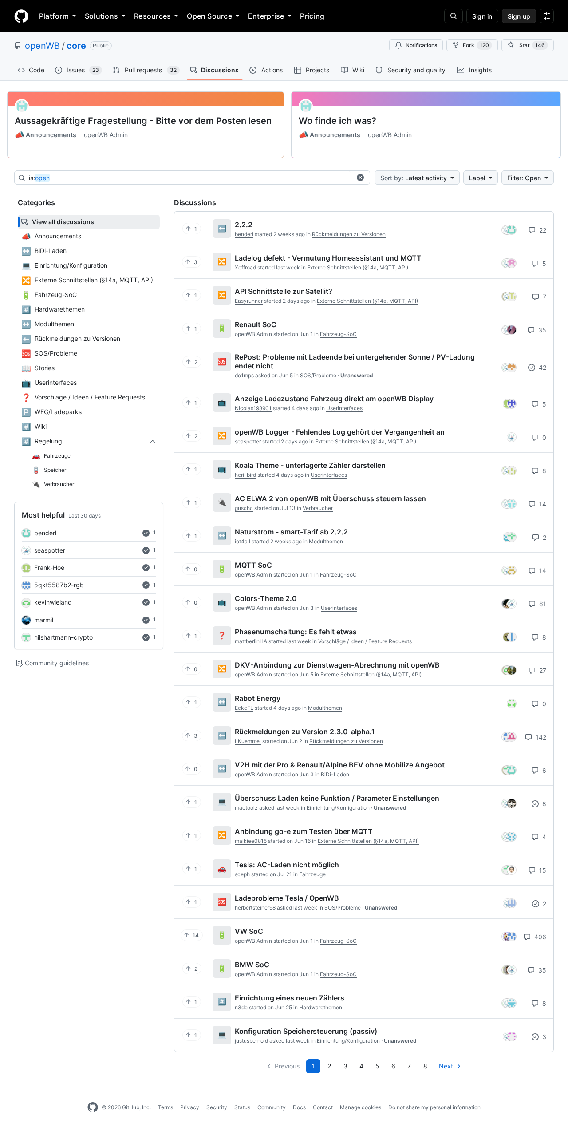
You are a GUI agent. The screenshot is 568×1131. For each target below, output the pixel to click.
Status (242, 1107)
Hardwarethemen (320, 1007)
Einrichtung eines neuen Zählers (289, 997)
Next (446, 1066)
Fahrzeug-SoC (338, 334)
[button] (360, 177)
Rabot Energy (257, 698)
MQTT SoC (253, 565)
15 (541, 870)
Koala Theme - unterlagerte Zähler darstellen (310, 465)
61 (541, 604)
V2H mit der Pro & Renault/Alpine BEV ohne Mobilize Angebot (340, 764)
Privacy (189, 1107)
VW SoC (249, 931)
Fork (476, 45)
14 (541, 504)
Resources (152, 16)
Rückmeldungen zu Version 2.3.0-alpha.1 (305, 731)
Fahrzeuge (312, 874)
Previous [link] (287, 1066)
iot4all (242, 541)
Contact (323, 1107)
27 (541, 670)
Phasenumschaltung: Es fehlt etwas (296, 631)
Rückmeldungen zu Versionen (349, 234)
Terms (165, 1107)
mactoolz (246, 807)
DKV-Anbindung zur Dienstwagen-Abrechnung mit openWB (337, 664)
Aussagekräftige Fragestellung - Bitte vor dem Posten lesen (143, 120)
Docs (299, 1107)
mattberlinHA (251, 641)
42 (541, 367)
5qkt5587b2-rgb (59, 585)
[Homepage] (21, 16)
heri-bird (245, 474)
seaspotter (49, 550)
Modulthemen (326, 541)
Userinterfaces (344, 408)
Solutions (101, 16)
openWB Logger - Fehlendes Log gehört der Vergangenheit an (340, 431)
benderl (45, 533)
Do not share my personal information (434, 1107)
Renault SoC (255, 324)
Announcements (45, 134)
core (76, 45)
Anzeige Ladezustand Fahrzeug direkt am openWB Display (334, 398)
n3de (241, 1007)
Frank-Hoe (49, 567)
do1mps (244, 375)
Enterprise (266, 16)
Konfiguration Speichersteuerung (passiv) (306, 1031)
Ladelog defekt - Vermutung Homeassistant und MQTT (328, 257)
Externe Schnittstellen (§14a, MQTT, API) (357, 267)
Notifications (421, 45)
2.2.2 (243, 224)
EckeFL (244, 707)
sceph (242, 874)
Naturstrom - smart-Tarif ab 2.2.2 (291, 531)
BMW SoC (252, 964)
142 (540, 737)
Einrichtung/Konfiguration (338, 807)
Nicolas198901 (253, 408)
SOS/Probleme (318, 375)
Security (216, 1107)
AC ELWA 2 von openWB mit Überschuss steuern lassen (330, 498)
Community (271, 1107)
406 (539, 937)
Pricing (312, 16)
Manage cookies (360, 1107)
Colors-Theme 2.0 (266, 598)
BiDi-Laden (335, 774)
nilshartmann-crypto (63, 637)
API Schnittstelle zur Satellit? (283, 291)
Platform (54, 16)
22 (541, 230)
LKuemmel (248, 741)
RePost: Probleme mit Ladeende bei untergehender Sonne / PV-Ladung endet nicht (355, 361)
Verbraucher (318, 508)
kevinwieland (53, 602)
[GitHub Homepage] (92, 1107)
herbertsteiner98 (255, 907)
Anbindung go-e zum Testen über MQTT (304, 831)
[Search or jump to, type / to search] (453, 16)
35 (541, 330)
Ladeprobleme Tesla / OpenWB (287, 898)
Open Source (209, 16)
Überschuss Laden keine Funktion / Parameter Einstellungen (337, 798)
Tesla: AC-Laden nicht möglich (287, 864)
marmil (43, 620)
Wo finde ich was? (337, 120)
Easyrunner (249, 300)
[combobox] (190, 178)
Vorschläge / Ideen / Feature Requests (365, 641)
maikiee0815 (251, 841)
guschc (244, 508)
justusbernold (251, 1040)
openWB (42, 45)
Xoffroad (245, 267)
